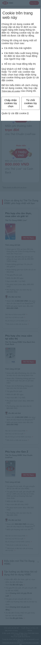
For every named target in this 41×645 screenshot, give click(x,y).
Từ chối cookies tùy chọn (30, 103)
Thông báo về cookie (11, 91)
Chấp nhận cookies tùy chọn (10, 103)
